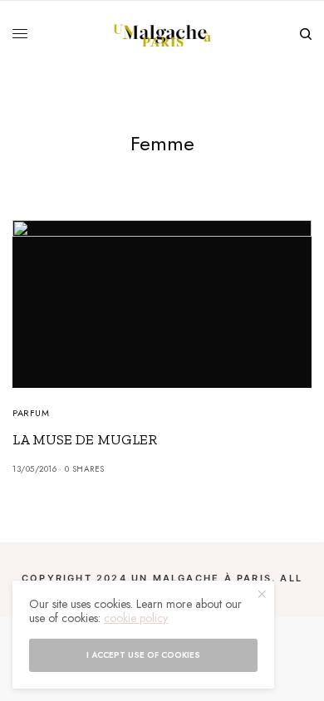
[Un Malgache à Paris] (162, 34)
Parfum (30, 412)
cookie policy (136, 618)
